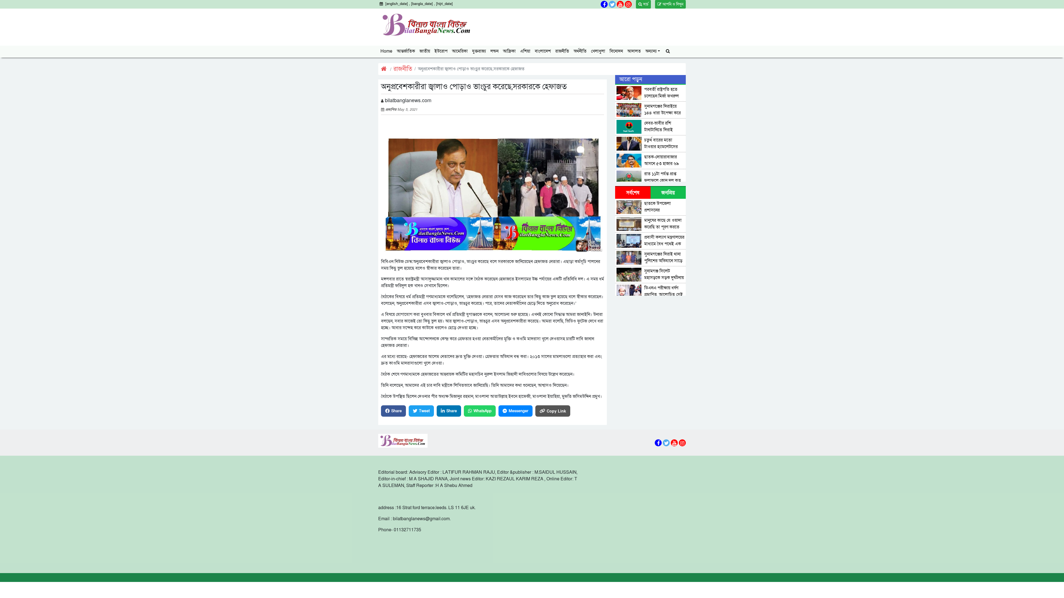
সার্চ (645, 4)
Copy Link (556, 411)
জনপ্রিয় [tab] (668, 193)
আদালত (634, 51)
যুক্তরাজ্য (479, 51)
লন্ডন (494, 51)
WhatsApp (483, 411)
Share (396, 411)
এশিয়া (525, 51)
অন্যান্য (651, 51)
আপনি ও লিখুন (672, 4)
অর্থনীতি (580, 51)
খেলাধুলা (598, 51)
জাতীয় (425, 51)
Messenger (518, 411)
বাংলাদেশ (543, 51)
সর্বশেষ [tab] (632, 193)
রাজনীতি (562, 51)
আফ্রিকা (509, 51)
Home (386, 51)
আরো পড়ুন (630, 79)
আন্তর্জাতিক (406, 51)
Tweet (424, 411)
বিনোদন (616, 51)
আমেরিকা (460, 51)
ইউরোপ (440, 51)
